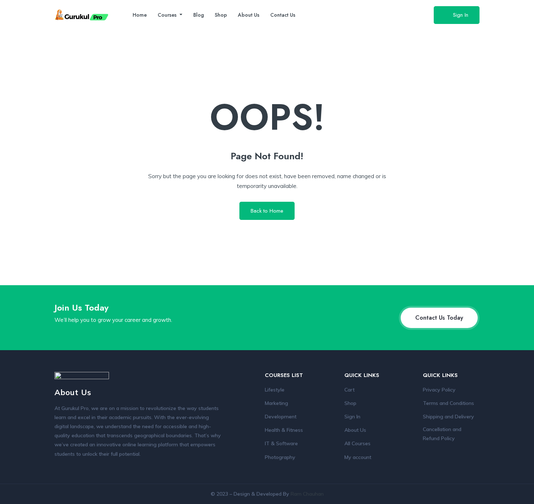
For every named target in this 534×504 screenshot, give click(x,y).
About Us (248, 15)
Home (140, 15)
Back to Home (267, 211)
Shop (221, 15)
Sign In (460, 15)
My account (357, 457)
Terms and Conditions (448, 403)
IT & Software (281, 443)
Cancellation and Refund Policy (442, 434)
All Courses (357, 443)
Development (280, 416)
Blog (198, 15)
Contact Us (282, 15)
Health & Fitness (284, 430)
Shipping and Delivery (448, 416)
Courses (168, 15)
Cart (349, 389)
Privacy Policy (439, 389)
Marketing (276, 403)
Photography (280, 457)
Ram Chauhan (307, 494)
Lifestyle (274, 389)
